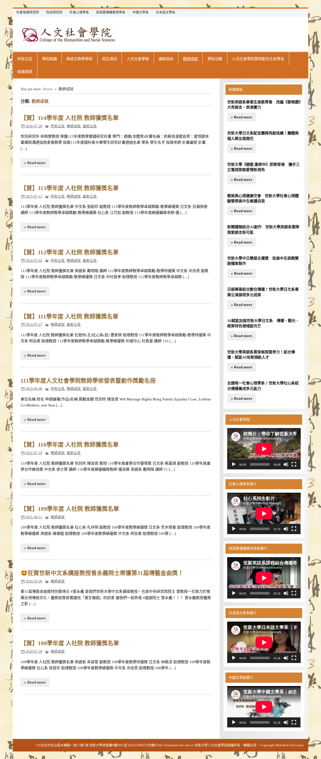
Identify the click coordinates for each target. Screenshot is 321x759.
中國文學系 (140, 12)
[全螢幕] (293, 464)
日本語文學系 (165, 12)
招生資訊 (109, 59)
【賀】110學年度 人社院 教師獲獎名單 (70, 445)
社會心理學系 (79, 12)
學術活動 (214, 59)
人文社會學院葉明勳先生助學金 (258, 59)
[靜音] (285, 464)
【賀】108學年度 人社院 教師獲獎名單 (70, 643)
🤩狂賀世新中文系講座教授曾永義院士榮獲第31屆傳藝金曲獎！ (102, 573)
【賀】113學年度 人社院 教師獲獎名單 (70, 188)
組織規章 (24, 71)
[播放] (233, 464)
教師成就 (190, 59)
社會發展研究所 (27, 12)
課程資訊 (166, 59)
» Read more (35, 162)
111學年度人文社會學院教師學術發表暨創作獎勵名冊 (88, 381)
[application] (264, 448)
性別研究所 (54, 12)
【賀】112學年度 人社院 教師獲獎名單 (70, 252)
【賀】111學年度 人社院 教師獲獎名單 (69, 316)
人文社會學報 (137, 59)
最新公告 (90, 126)
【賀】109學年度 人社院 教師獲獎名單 (70, 509)
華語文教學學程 (79, 59)
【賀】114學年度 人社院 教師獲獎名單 (70, 118)
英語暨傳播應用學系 (110, 12)
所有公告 (24, 59)
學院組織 (49, 59)
